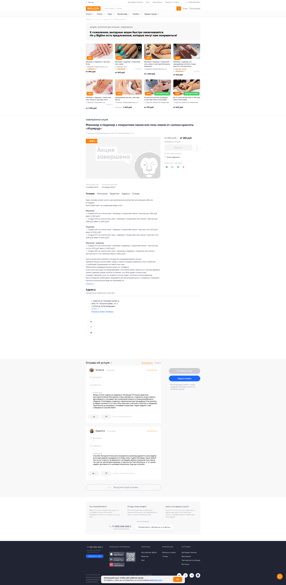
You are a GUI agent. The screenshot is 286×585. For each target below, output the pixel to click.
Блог (148, 2)
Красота (106, 19)
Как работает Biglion (149, 552)
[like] (93, 416)
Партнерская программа (191, 560)
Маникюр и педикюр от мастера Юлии (98, 63)
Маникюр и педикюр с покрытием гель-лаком (127, 63)
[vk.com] (179, 575)
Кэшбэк (136, 14)
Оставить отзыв (184, 371)
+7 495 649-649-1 (194, 2)
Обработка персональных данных (96, 577)
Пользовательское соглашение (95, 579)
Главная (88, 19)
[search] (178, 8)
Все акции (185, 564)
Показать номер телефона (102, 312)
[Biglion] (93, 8)
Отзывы (136, 193)
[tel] (191, 575)
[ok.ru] (185, 575)
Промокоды (122, 14)
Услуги (89, 14)
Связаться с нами (94, 556)
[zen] (198, 575)
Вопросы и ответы (172, 2)
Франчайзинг (157, 2)
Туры (110, 14)
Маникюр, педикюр (119, 19)
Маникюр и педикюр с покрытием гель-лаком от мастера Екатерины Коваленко (157, 64)
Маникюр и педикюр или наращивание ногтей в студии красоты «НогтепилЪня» (184, 64)
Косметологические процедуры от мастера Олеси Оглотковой (156, 99)
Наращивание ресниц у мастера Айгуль (127, 99)
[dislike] (105, 416)
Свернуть (90, 284)
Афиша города (150, 14)
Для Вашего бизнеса (135, 2)
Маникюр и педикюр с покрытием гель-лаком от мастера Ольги (98, 99)
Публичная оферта (92, 582)
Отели (99, 14)
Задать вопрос (185, 378)
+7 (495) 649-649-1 (121, 526)
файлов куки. (156, 580)
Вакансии (144, 556)
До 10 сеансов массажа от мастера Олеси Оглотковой (186, 99)
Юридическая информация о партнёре (100, 293)
